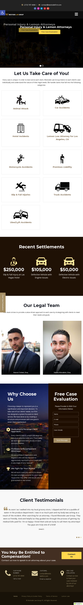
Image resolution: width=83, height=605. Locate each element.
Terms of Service (51, 596)
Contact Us (71, 555)
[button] (2, 12)
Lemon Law (65, 596)
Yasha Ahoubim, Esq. (62, 373)
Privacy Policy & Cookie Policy (32, 596)
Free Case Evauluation (50, 32)
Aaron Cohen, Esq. (20, 373)
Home (15, 596)
